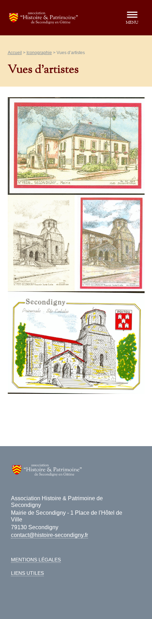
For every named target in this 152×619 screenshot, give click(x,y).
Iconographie (39, 52)
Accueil (15, 52)
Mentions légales (36, 559)
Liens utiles (27, 573)
